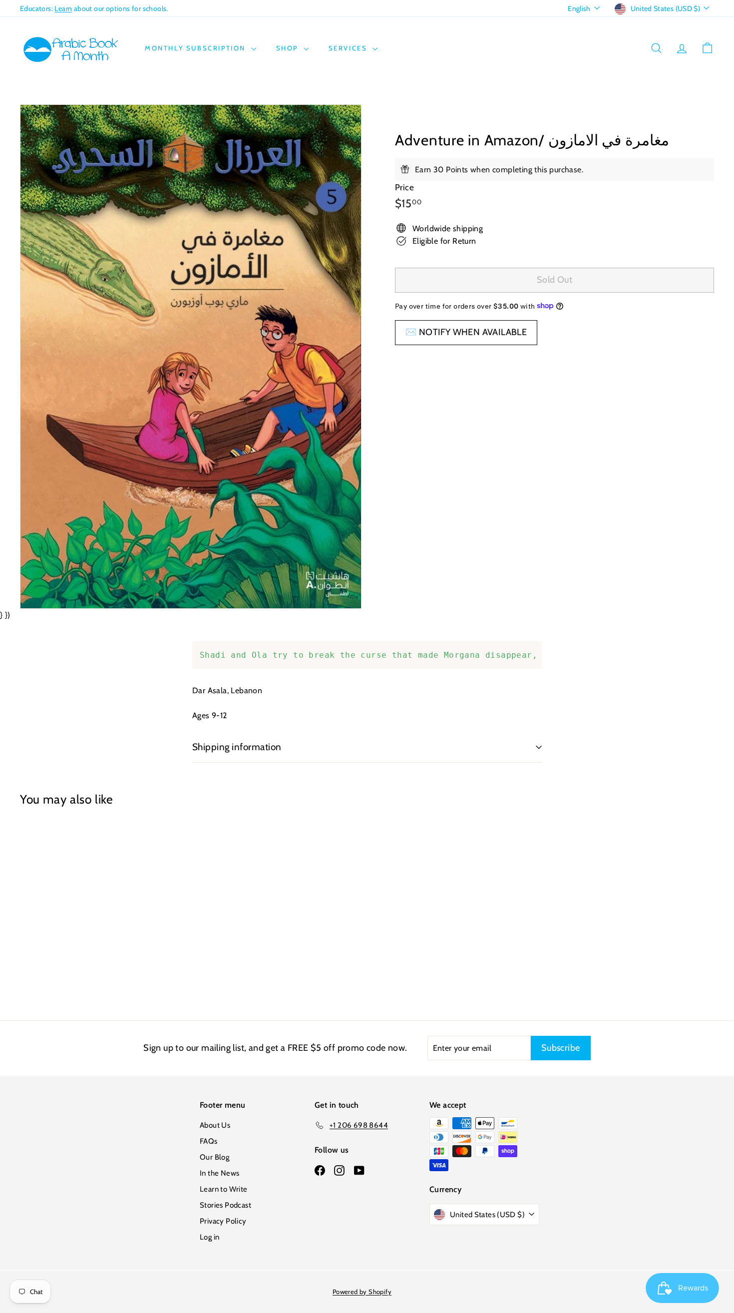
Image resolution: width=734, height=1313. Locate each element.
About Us (215, 1125)
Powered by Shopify (362, 1292)
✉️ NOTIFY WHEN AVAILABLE (466, 331)
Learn (63, 8)
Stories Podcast (225, 1205)
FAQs (209, 1141)
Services (349, 48)
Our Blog (214, 1157)
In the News (219, 1173)
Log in (209, 1237)
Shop (288, 48)
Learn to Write (224, 1189)
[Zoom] (190, 356)
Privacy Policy (223, 1221)
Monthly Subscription (197, 48)
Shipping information (237, 747)
